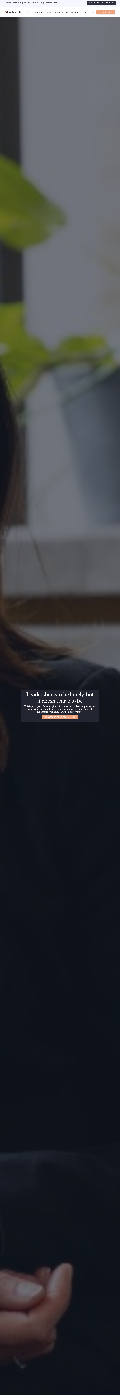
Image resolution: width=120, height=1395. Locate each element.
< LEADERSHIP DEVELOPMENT (101, 3)
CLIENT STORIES (53, 12)
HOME (29, 12)
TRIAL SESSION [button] (105, 12)
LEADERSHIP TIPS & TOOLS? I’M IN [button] (60, 717)
